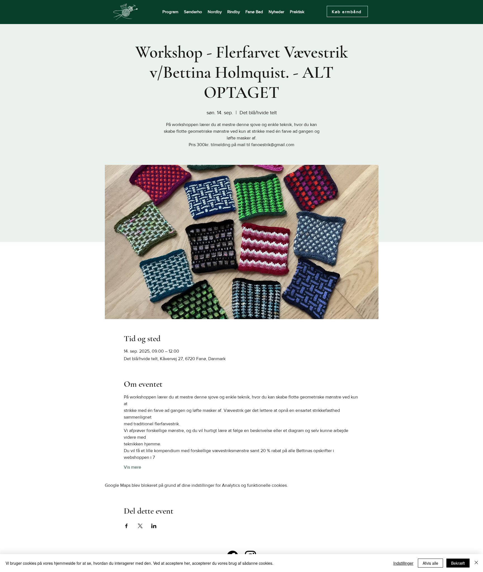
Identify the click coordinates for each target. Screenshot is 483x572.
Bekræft (458, 563)
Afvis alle (430, 563)
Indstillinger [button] (403, 563)
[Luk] (476, 563)
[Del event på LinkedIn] (154, 526)
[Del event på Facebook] (126, 526)
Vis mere (132, 467)
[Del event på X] (140, 526)
